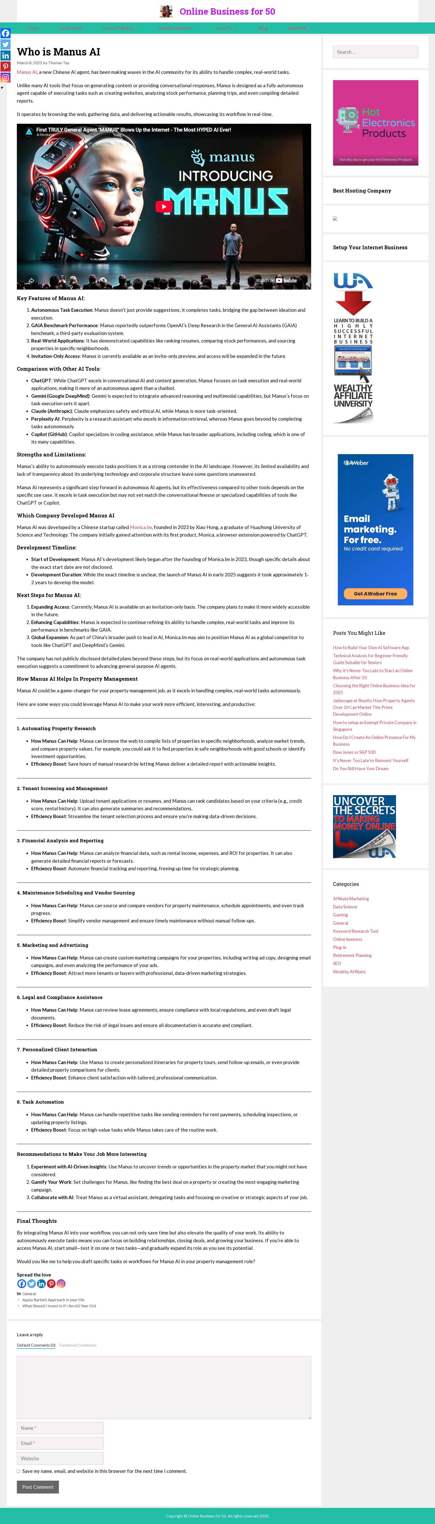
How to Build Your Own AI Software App (371, 647)
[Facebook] (21, 1283)
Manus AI (27, 72)
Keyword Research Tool (355, 931)
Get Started (70, 28)
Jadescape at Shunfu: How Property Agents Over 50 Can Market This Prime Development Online (374, 707)
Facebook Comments (78, 1345)
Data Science (345, 906)
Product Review (175, 28)
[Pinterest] (51, 1283)
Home (33, 28)
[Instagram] (61, 1283)
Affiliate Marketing (351, 898)
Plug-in (339, 947)
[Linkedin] (41, 1283)
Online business (347, 939)
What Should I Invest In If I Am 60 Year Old (59, 1305)
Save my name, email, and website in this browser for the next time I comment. (104, 1471)
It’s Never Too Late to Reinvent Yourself (371, 760)
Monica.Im (141, 527)
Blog (263, 28)
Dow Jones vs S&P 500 (354, 752)
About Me (298, 28)
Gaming (340, 914)
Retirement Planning (352, 955)
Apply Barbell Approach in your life (53, 1299)
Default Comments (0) (36, 1345)
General (29, 1293)
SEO (337, 963)
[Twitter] (31, 1283)
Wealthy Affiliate (349, 971)
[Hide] (2, 88)
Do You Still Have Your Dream (361, 768)
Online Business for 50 (227, 11)
